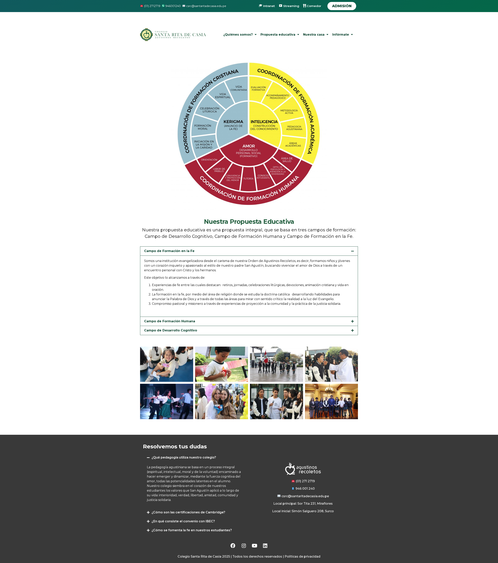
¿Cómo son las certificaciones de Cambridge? (188, 512)
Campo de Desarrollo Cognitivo (170, 330)
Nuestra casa (313, 34)
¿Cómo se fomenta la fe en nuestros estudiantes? (192, 530)
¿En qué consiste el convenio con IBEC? (183, 521)
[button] (341, 6)
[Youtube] (254, 545)
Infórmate (340, 34)
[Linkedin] (265, 545)
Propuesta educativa (277, 34)
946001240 (173, 6)
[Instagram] (244, 545)
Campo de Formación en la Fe (169, 251)
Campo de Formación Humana (169, 321)
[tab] (249, 251)
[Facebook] (233, 545)
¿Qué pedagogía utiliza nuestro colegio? (184, 457)
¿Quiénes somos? (238, 34)
